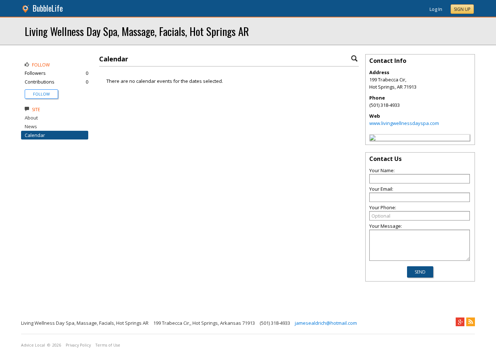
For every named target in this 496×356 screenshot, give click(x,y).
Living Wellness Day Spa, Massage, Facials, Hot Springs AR (137, 31)
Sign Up (462, 9)
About (31, 117)
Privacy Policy (78, 345)
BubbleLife (48, 8)
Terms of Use (107, 345)
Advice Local (33, 345)
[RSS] (470, 321)
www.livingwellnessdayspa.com (404, 123)
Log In (436, 9)
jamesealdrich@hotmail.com (326, 323)
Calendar (35, 135)
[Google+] (460, 321)
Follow (41, 94)
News (31, 126)
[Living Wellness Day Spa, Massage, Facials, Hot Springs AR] (372, 138)
